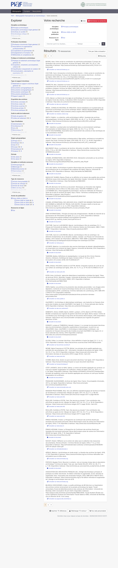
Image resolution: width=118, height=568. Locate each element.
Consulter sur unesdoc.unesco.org (58, 113)
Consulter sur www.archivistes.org (58, 458)
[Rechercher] (103, 43)
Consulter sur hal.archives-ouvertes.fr (59, 345)
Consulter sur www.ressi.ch (56, 426)
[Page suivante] (51, 56)
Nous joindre (37, 11)
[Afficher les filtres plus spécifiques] (30, 118)
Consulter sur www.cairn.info (57, 272)
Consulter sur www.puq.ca (56, 243)
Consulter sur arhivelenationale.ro (58, 449)
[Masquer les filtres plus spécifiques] (27, 198)
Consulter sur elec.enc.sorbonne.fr (58, 104)
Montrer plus (16, 38)
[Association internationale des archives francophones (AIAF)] (93, 4)
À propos (27, 11)
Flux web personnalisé (98, 511)
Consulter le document (54, 123)
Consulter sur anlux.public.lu (57, 298)
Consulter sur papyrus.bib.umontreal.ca (60, 498)
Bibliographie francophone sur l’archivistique (30, 16)
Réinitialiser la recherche (97, 21)
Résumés (103, 56)
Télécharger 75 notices (78, 511)
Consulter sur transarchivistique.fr (58, 364)
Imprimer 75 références (59, 511)
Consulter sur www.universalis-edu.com (60, 387)
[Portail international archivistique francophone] (21, 4)
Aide (84, 21)
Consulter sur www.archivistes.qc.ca (59, 69)
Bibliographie (16, 11)
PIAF (12, 16)
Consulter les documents (55, 164)
